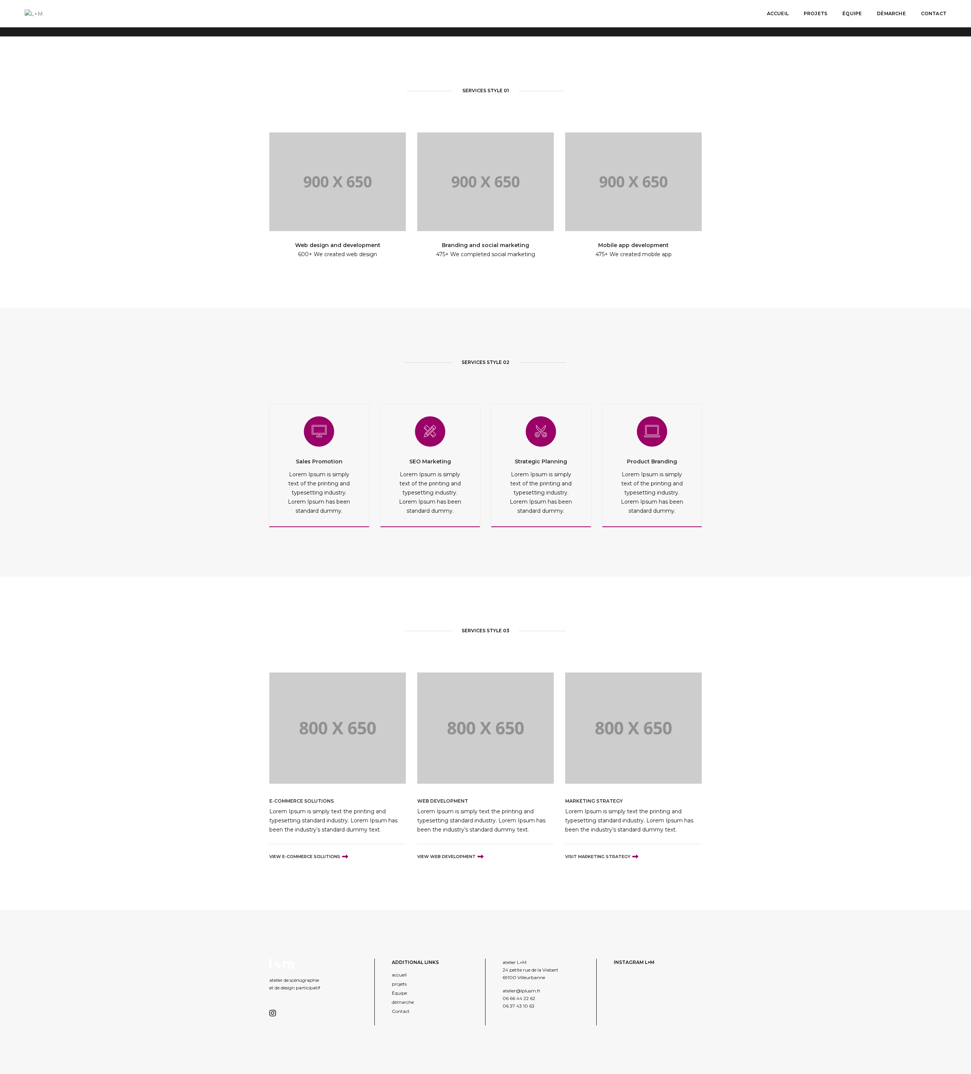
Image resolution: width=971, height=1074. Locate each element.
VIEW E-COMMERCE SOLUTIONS (304, 856)
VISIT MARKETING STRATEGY (597, 856)
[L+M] (34, 13)
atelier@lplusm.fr (521, 991)
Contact (933, 13)
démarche (891, 13)
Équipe (852, 13)
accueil (778, 13)
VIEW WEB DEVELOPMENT (446, 856)
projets (815, 13)
